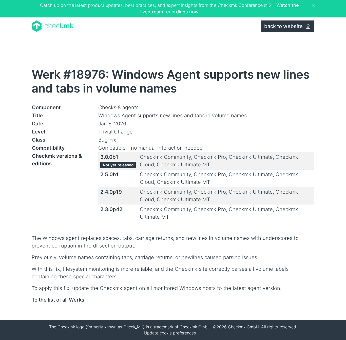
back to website (284, 26)
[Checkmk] (52, 26)
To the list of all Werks (58, 300)
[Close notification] (314, 5)
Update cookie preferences (170, 332)
